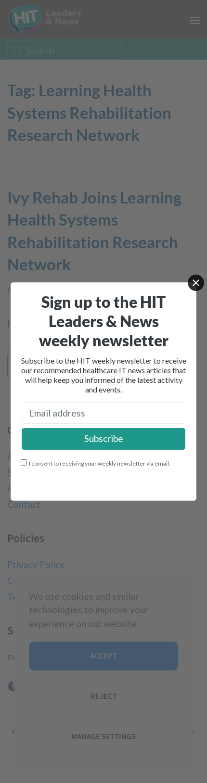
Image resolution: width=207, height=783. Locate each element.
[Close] (196, 283)
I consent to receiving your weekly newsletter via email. (99, 463)
